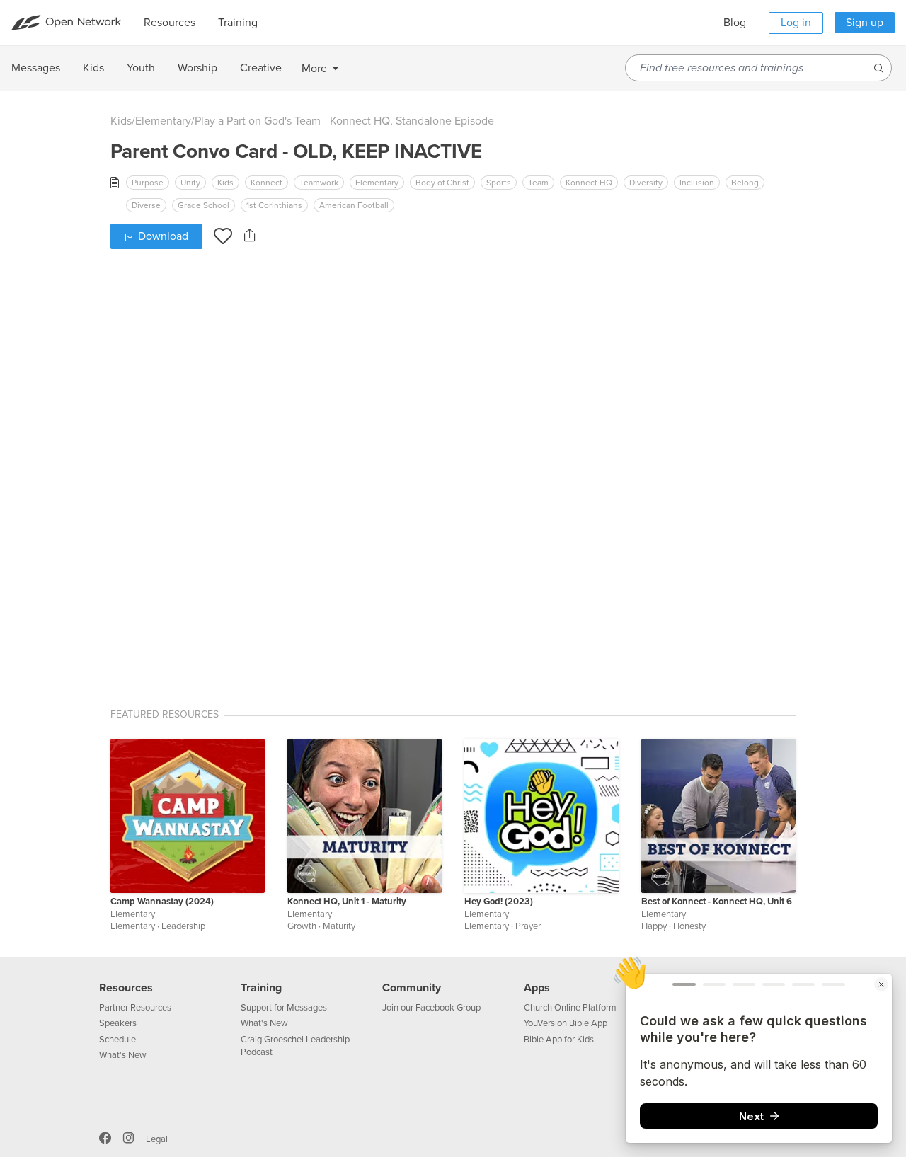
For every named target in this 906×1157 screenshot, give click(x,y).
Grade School (203, 205)
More (314, 69)
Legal (157, 1139)
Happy (654, 926)
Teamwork (318, 183)
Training (261, 988)
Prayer (528, 926)
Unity (190, 183)
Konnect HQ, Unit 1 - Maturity (346, 901)
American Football (354, 205)
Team (538, 183)
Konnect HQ (589, 183)
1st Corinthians (274, 205)
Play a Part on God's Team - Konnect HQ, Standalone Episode (344, 121)
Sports (498, 183)
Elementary (163, 121)
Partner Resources (135, 1007)
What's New (123, 1055)
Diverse (146, 205)
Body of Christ (442, 183)
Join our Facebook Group (431, 1007)
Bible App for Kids (559, 1039)
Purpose (148, 183)
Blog (734, 23)
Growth (301, 926)
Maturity (339, 926)
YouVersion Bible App (565, 1023)
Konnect (266, 183)
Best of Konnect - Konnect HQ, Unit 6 (716, 901)
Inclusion (697, 183)
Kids (121, 121)
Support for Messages (284, 1007)
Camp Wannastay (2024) (162, 901)
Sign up (864, 23)
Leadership (183, 926)
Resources (126, 988)
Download (161, 236)
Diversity (646, 183)
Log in (796, 23)
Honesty (689, 926)
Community (411, 988)
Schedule (117, 1039)
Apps (537, 988)
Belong (745, 183)
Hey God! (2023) (498, 901)
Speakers (118, 1023)
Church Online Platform (570, 1007)
